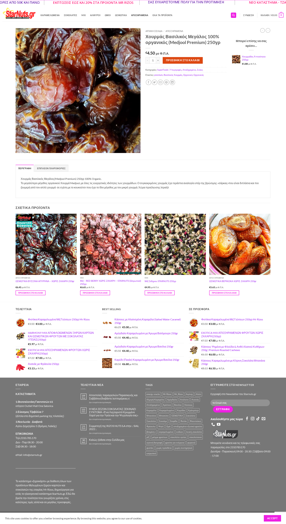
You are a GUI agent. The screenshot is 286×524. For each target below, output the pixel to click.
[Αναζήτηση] (233, 15)
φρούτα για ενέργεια (174, 442)
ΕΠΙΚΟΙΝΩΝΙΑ (24, 433)
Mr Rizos (167, 394)
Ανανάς (195, 399)
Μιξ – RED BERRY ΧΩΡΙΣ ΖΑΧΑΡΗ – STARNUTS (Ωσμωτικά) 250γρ (110, 282)
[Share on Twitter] (154, 82)
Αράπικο (167, 405)
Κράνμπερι (193, 410)
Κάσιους (188, 405)
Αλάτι (198, 394)
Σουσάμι (163, 421)
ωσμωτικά (151, 453)
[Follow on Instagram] (252, 419)
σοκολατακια (195, 437)
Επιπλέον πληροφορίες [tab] (51, 168)
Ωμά (168, 426)
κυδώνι (179, 432)
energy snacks (153, 394)
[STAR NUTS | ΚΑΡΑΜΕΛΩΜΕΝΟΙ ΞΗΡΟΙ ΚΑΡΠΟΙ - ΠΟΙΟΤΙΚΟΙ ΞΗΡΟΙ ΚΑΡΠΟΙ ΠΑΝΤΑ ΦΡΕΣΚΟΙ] (19, 13)
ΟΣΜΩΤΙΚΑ (177, 415)
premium (158, 75)
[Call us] (213, 425)
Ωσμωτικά (121, 15)
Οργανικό (187, 75)
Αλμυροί (95, 15)
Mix (83, 15)
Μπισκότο (163, 415)
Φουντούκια (195, 421)
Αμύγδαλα (172, 399)
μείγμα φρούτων (159, 437)
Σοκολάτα (190, 415)
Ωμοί (108, 15)
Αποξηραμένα (139, 15)
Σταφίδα (173, 421)
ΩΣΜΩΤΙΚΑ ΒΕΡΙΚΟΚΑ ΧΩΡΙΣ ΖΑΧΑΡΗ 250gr (233, 281)
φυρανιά (191, 442)
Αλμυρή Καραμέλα (155, 399)
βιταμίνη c (151, 432)
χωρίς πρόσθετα (164, 448)
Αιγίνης (189, 394)
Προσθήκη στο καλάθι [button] (30, 293)
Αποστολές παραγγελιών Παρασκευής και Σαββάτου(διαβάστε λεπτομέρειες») (113, 396)
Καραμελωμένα (50, 15)
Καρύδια (181, 410)
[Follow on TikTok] (258, 419)
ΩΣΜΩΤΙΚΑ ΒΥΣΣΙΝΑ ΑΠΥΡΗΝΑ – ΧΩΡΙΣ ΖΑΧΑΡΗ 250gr (45, 281)
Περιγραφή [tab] (24, 168)
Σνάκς (200, 69)
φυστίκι (149, 448)
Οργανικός (198, 75)
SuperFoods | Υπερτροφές (169, 69)
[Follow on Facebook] (247, 419)
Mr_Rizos (178, 394)
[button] (248, 15)
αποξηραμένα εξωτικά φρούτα (187, 426)
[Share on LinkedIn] (172, 82)
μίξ (147, 437)
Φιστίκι (183, 421)
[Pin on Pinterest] (166, 82)
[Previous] (15, 257)
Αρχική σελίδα (153, 31)
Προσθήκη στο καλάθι (183, 60)
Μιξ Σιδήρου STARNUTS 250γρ (160, 281)
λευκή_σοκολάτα (194, 432)
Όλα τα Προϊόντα (162, 15)
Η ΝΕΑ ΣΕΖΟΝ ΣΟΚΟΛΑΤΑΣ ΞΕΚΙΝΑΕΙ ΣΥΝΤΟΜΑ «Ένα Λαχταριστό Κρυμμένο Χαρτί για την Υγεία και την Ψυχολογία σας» (113, 412)
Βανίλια (178, 405)
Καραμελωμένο (166, 410)
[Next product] (262, 30)
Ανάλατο (184, 399)
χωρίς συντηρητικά (183, 448)
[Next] (270, 257)
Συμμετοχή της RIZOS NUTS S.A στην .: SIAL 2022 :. (114, 427)
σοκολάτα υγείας (178, 437)
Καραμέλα (151, 410)
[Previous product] (268, 30)
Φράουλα (150, 426)
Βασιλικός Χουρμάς (173, 75)
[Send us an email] (263, 419)
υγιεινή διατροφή (154, 442)
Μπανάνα (151, 415)
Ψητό (160, 426)
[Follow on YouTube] (218, 425)
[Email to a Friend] (160, 82)
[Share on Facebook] (148, 82)
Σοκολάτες (70, 15)
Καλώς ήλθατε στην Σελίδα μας (107, 439)
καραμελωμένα (166, 432)
